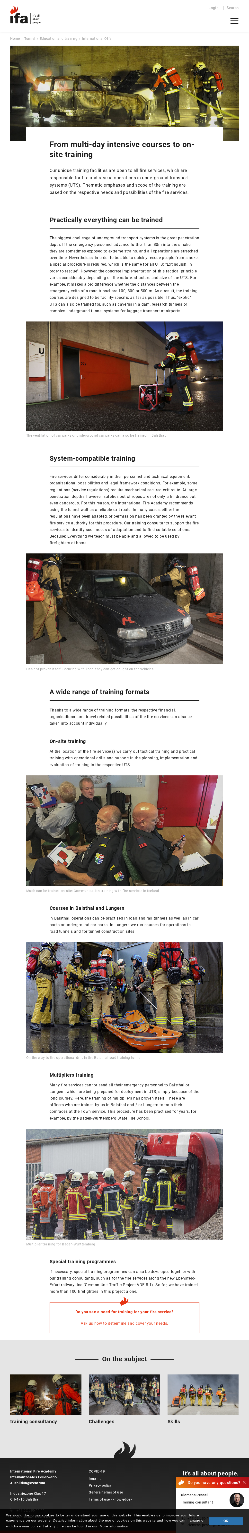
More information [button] (114, 1526)
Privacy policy (100, 1485)
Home (15, 38)
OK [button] (225, 1521)
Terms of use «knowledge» (110, 1499)
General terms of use (106, 1492)
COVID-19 (97, 1471)
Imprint (95, 1478)
